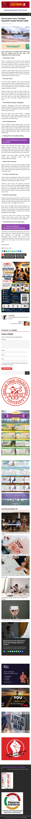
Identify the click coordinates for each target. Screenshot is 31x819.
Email (2, 354)
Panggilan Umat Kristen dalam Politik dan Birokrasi (13, 555)
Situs (2, 359)
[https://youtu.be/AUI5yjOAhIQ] (27, 373)
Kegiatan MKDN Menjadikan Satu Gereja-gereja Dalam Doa (15, 533)
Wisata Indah (20, 257)
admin (11, 23)
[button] (29, 14)
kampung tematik (9, 254)
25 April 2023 (5, 23)
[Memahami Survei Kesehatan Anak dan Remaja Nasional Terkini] (15, 630)
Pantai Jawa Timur (20, 254)
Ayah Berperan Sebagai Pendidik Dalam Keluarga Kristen (14, 597)
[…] (25, 648)
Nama (3, 350)
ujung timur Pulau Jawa (8, 257)
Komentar (3, 339)
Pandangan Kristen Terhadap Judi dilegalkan (11, 620)
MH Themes (24, 817)
